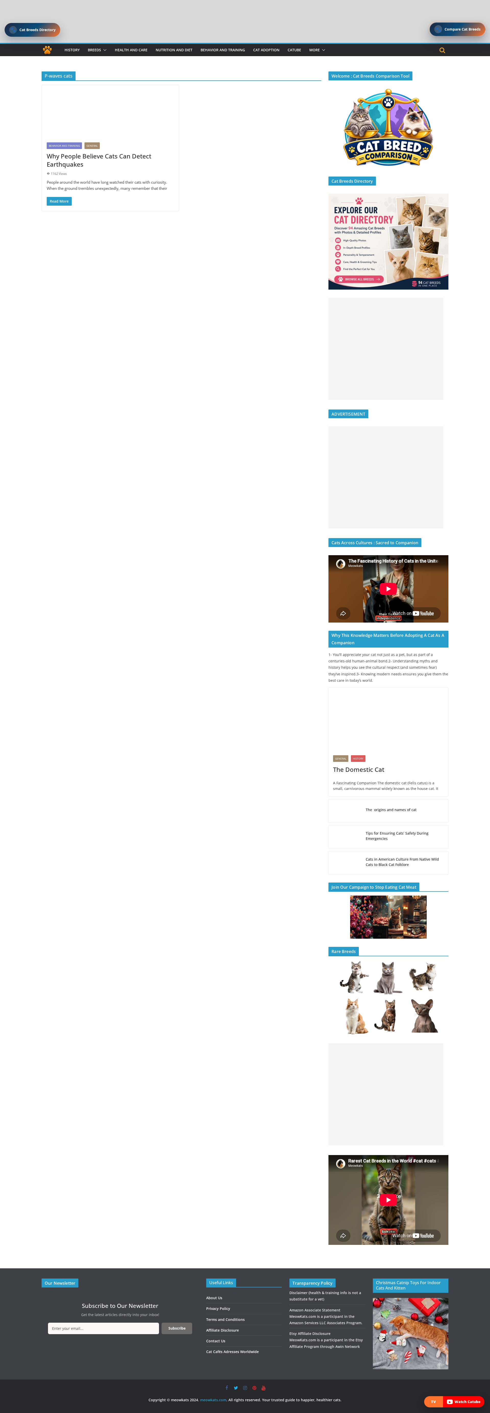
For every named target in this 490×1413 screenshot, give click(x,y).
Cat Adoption (266, 49)
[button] (104, 50)
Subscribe (177, 1328)
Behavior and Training (223, 49)
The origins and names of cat (391, 809)
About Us (214, 1297)
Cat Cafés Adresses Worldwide (232, 1351)
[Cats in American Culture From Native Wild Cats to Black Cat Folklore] (345, 862)
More (314, 49)
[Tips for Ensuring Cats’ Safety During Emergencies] (345, 836)
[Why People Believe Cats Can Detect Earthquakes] (110, 111)
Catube (294, 49)
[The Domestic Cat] (388, 719)
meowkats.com (213, 1399)
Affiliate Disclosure (222, 1330)
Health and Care (131, 49)
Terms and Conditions (225, 1319)
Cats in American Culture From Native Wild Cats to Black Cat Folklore (402, 862)
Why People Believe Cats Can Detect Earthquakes (99, 160)
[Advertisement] (385, 349)
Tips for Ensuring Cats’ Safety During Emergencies (397, 836)
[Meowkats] (47, 50)
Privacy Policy (218, 1308)
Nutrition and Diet (174, 49)
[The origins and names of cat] (345, 810)
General (92, 145)
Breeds (94, 49)
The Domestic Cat (358, 769)
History (72, 49)
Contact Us (215, 1340)
